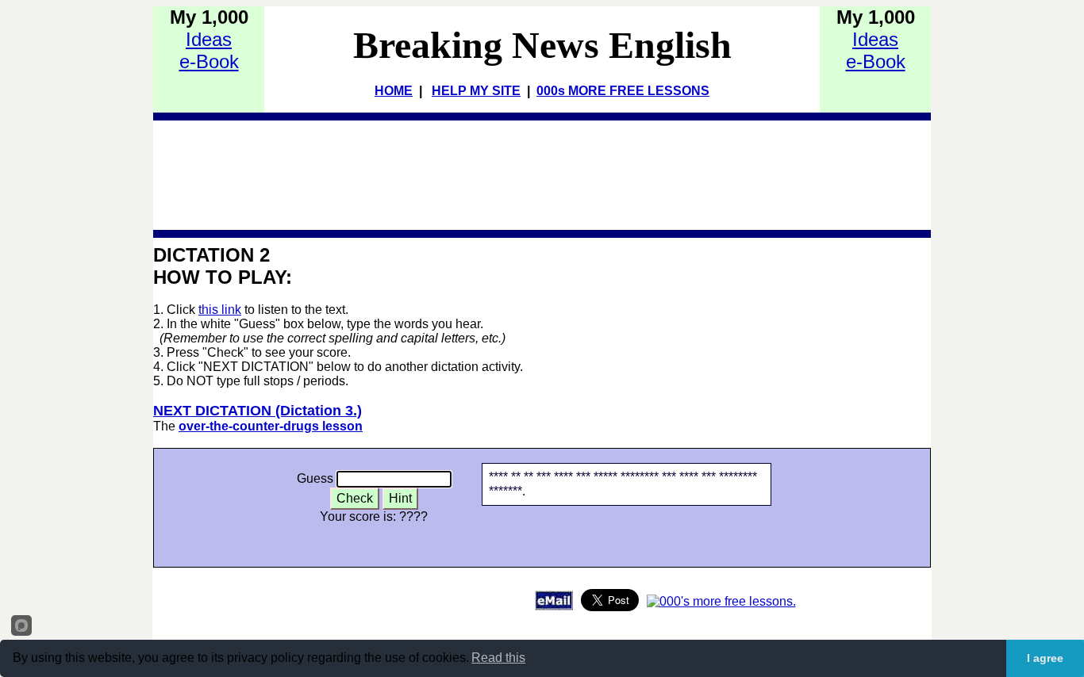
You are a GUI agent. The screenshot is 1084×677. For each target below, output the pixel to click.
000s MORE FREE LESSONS (622, 91)
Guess (315, 478)
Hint (400, 498)
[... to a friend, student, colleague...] (554, 606)
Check (354, 498)
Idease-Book (209, 50)
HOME (394, 91)
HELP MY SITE (476, 91)
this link (219, 309)
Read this (498, 657)
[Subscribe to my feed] (721, 601)
